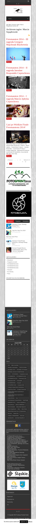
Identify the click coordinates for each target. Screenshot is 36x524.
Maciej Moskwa (11, 404)
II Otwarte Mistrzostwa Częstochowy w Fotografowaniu (16, 392)
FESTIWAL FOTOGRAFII (22, 369)
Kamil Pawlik (25, 400)
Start (9, 24)
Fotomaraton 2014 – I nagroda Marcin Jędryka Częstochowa (17, 99)
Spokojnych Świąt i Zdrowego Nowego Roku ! (20, 315)
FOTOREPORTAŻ (11, 382)
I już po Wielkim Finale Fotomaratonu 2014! (17, 126)
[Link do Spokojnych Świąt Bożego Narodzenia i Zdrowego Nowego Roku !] (8, 244)
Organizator (10, 496)
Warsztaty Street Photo (12, 236)
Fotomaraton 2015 (22, 378)
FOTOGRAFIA (15, 374)
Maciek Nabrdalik (11, 406)
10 (25, 161)
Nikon (19, 409)
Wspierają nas (10, 499)
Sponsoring (10, 502)
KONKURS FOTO (11, 402)
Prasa (8, 273)
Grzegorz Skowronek (21, 389)
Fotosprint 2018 (21, 385)
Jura (17, 398)
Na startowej (10, 271)
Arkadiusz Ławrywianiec (13, 367)
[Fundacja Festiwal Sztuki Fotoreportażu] (18, 12)
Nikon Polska (24, 409)
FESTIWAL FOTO (11, 369)
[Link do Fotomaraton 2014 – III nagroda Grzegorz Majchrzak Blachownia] (18, 60)
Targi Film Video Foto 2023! (19, 230)
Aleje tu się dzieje (14, 365)
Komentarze (26, 221)
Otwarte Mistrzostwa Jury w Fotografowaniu (17, 411)
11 (7, 163)
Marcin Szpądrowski (12, 409)
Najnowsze (10, 221)
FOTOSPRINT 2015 (12, 385)
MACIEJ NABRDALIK (20, 404)
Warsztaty (22, 415)
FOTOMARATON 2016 (12, 267)
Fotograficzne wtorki (12, 262)
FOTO (9, 374)
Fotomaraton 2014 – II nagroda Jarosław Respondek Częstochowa (18, 70)
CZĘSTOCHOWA (23, 367)
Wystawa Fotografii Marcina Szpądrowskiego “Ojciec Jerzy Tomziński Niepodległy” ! (19, 249)
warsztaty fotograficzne (20, 417)
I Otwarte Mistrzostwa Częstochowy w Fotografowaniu (16, 395)
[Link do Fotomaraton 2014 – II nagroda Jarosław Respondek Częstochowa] (18, 88)
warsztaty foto (11, 417)
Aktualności (10, 260)
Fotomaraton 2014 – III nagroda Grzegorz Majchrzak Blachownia (17, 42)
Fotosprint (9, 269)
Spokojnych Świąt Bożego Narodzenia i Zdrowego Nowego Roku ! (19, 242)
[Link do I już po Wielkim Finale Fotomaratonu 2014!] (18, 142)
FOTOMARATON (11, 376)
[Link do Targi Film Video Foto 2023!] (8, 234)
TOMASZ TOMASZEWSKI (13, 415)
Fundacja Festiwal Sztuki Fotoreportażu (16, 387)
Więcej (30, 521)
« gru (8, 358)
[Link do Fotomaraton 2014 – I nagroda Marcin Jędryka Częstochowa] (18, 116)
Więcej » (9, 61)
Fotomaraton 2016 (11, 380)
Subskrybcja (29, 35)
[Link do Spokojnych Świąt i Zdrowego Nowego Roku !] (8, 228)
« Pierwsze (9, 160)
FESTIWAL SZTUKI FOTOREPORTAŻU (16, 371)
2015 (9, 365)
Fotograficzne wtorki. (24, 374)
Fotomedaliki (19, 380)
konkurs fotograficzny (21, 402)
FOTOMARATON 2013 (12, 264)
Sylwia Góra (15, 413)
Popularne (18, 221)
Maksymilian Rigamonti (21, 406)
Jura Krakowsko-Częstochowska (14, 400)
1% (8, 504)
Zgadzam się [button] (24, 521)
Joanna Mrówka (11, 398)
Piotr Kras (10, 413)
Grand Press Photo (12, 389)
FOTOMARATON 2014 (12, 266)
